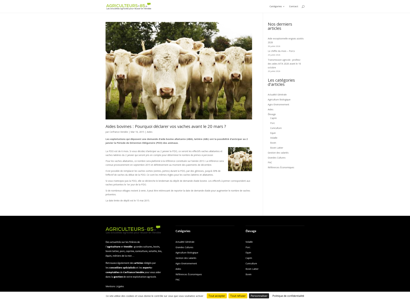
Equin (273, 132)
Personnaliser (259, 296)
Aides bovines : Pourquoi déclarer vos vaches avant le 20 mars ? (166, 126)
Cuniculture (276, 128)
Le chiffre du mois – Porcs (281, 51)
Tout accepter (216, 296)
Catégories (276, 6)
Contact (293, 6)
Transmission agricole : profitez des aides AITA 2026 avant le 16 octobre (284, 63)
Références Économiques (281, 167)
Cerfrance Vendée (119, 131)
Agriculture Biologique (279, 99)
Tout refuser (238, 296)
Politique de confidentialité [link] (288, 296)
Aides (149, 131)
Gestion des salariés (278, 152)
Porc (272, 123)
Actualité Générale (277, 94)
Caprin (273, 118)
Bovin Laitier (276, 147)
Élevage (272, 114)
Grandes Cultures (277, 157)
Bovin (273, 142)
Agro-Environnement (278, 104)
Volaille (273, 137)
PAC (270, 162)
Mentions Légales (115, 286)
